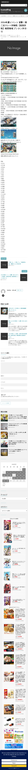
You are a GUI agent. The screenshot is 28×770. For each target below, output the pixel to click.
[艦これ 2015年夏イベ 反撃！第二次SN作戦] (4, 323)
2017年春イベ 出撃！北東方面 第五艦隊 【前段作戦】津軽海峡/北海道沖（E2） (18, 335)
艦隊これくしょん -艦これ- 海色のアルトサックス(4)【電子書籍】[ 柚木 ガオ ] (18, 574)
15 (20, 475)
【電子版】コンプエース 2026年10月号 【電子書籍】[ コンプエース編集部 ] (18, 523)
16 (24, 475)
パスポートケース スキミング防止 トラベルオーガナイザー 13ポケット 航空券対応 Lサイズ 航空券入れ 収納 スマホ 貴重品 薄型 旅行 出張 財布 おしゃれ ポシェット (20, 707)
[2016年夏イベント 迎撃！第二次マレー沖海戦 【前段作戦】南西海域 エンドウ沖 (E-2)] (23, 277)
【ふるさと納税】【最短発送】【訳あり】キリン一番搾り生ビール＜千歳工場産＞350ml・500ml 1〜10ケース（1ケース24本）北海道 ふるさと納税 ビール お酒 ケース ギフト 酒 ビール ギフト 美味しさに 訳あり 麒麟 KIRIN (20, 693)
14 (17, 475)
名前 (2, 375)
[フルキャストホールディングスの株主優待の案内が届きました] (4, 426)
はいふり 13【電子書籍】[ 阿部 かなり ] (18, 549)
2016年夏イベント (6, 36)
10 (4, 475)
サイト (2, 388)
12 (10, 475)
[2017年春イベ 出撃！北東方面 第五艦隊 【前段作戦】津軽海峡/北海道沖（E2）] (4, 336)
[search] (26, 5)
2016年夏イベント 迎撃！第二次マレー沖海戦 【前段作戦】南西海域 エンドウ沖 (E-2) (10, 276)
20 (14, 478)
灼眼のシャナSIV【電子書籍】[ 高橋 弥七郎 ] (18, 587)
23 (24, 478)
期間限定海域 (13, 36)
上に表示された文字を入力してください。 (10, 396)
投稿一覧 (19, 290)
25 (7, 480)
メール (3, 382)
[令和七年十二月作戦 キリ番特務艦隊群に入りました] (4, 311)
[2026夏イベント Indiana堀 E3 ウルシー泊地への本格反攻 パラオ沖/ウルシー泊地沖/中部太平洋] (4, 443)
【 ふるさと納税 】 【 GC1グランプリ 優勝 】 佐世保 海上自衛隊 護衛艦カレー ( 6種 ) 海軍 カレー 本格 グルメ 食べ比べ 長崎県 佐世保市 (20, 645)
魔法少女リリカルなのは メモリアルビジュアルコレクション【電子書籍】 (19, 562)
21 (17, 478)
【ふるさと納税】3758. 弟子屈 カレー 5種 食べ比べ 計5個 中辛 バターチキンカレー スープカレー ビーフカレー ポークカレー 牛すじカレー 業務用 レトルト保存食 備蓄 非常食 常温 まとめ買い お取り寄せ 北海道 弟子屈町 (20, 613)
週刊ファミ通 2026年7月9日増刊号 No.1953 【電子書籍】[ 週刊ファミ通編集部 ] (19, 536)
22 (20, 478)
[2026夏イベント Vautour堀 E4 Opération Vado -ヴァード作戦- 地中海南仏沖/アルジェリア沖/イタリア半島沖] (4, 417)
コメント (3, 360)
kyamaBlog (6, 10)
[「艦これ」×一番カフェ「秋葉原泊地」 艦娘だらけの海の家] (4, 264)
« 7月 (3, 485)
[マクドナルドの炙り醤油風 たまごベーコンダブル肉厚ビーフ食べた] (4, 452)
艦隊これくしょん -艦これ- (14, 35)
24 (4, 480)
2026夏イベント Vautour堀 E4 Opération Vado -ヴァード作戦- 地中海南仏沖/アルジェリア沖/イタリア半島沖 (18, 416)
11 (7, 475)
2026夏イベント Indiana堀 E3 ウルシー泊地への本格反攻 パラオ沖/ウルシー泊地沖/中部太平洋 (18, 442)
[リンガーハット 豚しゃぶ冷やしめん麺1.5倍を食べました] (4, 435)
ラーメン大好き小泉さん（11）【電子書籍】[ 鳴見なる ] (19, 600)
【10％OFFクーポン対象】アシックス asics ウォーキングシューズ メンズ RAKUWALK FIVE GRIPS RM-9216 (20, 720)
